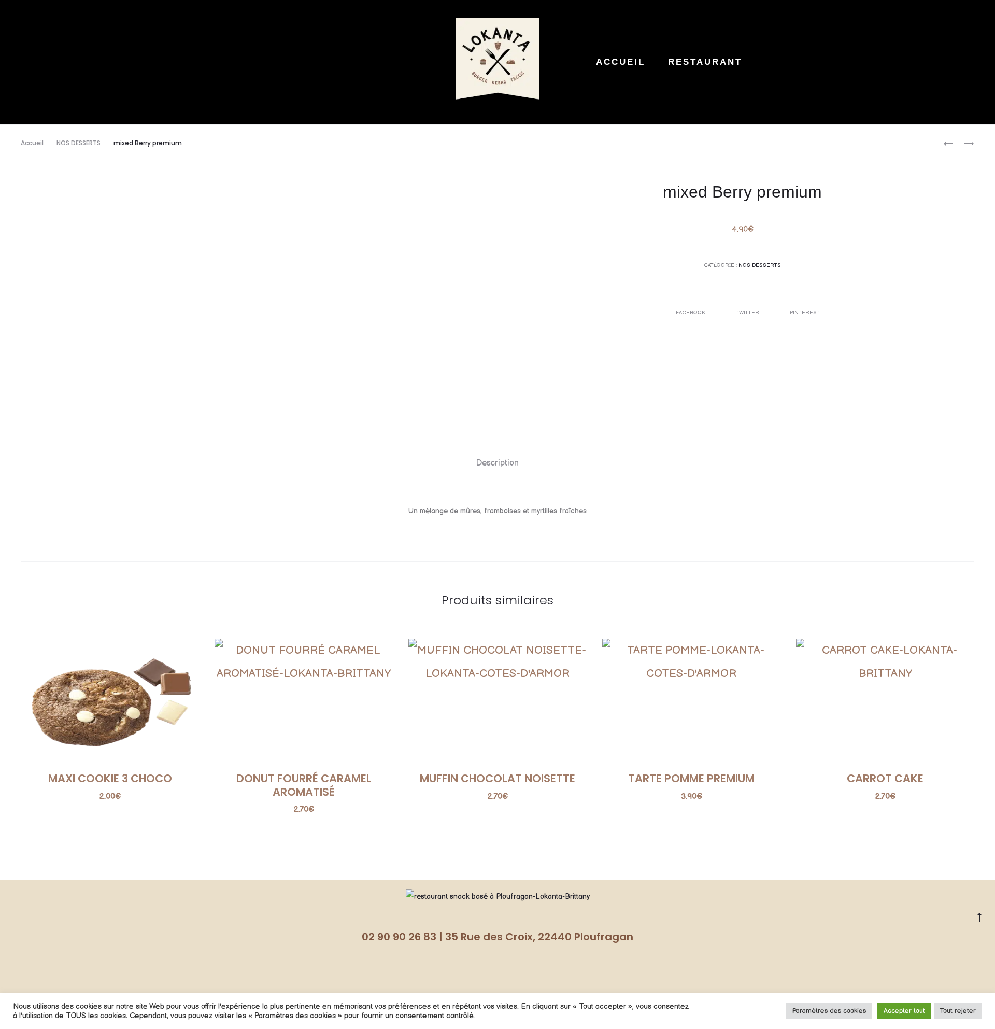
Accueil (32, 142)
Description (497, 463)
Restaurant (705, 61)
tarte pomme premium (691, 778)
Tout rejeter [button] (958, 1011)
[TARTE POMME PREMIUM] (948, 143)
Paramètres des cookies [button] (829, 1011)
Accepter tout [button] (904, 1011)
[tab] (497, 463)
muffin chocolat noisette (497, 778)
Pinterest (805, 312)
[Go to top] (979, 917)
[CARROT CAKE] (964, 143)
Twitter (748, 312)
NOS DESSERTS (78, 142)
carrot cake (885, 778)
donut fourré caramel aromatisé (304, 785)
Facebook (691, 312)
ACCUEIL (620, 61)
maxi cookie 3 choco (110, 778)
